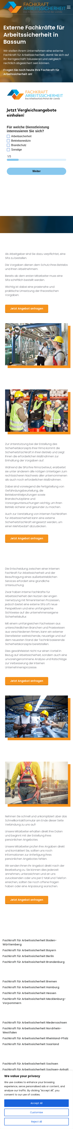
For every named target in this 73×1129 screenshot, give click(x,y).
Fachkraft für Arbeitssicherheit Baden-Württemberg (30, 942)
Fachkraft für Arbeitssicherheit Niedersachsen (35, 1023)
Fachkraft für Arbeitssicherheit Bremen (30, 981)
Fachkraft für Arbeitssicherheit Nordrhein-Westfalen (32, 1030)
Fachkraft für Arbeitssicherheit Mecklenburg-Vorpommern (34, 1001)
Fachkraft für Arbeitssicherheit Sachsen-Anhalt (36, 1069)
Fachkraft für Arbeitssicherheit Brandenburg (34, 962)
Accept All (36, 1103)
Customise (36, 1112)
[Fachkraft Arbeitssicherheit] (36, 7)
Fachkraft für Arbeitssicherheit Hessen (29, 993)
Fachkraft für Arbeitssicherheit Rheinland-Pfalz (35, 1038)
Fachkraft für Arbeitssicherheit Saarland (31, 1044)
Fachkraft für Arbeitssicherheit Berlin (28, 956)
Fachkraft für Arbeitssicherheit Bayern (29, 950)
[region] (36, 1099)
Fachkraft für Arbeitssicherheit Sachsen (30, 1064)
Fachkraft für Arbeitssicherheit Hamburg (31, 987)
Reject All (36, 1121)
